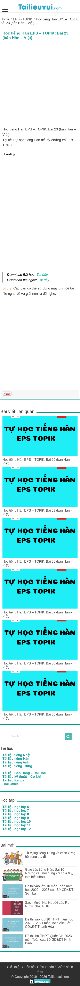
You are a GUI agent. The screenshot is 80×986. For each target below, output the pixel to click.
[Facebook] (38, 971)
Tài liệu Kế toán (14, 780)
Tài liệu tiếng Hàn (15, 758)
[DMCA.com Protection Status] (40, 981)
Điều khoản (45, 967)
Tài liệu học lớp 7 (15, 810)
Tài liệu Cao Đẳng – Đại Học (24, 773)
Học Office (10, 784)
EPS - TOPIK (22, 19)
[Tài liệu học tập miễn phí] (40, 6)
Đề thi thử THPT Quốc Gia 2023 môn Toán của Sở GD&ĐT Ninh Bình (48, 939)
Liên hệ (29, 967)
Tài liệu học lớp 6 (15, 807)
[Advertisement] (40, 85)
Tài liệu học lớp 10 (16, 821)
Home (4, 19)
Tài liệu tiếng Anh (15, 762)
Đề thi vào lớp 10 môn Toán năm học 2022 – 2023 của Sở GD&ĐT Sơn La (49, 889)
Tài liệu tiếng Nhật (16, 755)
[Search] (68, 736)
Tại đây (42, 275)
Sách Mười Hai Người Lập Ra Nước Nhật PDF (47, 904)
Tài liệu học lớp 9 (15, 818)
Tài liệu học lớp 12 (16, 829)
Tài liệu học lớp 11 (16, 825)
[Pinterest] (41, 971)
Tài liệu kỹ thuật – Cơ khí (21, 776)
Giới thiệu (14, 967)
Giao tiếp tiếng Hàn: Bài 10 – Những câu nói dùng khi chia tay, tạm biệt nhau (49, 873)
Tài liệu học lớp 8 (15, 814)
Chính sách (64, 967)
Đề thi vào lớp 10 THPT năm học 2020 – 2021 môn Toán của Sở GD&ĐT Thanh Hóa (49, 923)
